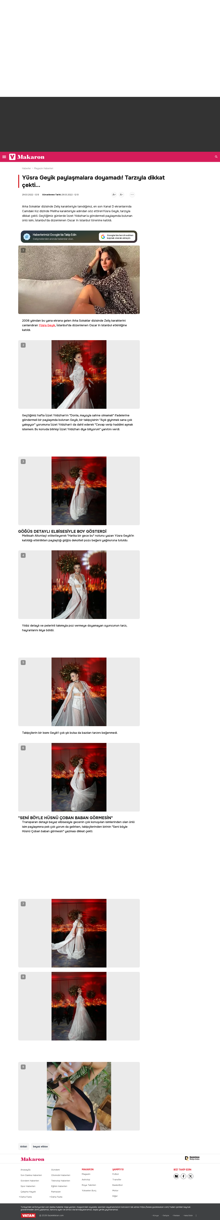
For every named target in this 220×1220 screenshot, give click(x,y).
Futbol (115, 1174)
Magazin (86, 1174)
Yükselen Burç (89, 1190)
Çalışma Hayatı (28, 1191)
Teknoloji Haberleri (60, 1180)
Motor (115, 1190)
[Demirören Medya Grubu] (192, 1158)
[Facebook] (183, 1176)
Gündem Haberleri (30, 1180)
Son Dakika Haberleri (31, 1175)
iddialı (23, 1146)
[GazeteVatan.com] (28, 1215)
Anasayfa (25, 1169)
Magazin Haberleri (43, 168)
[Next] (176, 1176)
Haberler (26, 168)
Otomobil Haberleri (60, 1175)
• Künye (155, 1216)
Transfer (116, 1179)
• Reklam (176, 1216)
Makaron (88, 1169)
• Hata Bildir (188, 1216)
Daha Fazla (26, 1197)
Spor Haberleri (28, 1186)
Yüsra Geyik (111, 211)
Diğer (115, 1196)
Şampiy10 (118, 1169)
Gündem (55, 1169)
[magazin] (32, 1159)
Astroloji (86, 1179)
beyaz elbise (40, 1146)
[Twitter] (190, 1176)
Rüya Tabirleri (89, 1185)
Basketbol (117, 1185)
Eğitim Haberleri (59, 1186)
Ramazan (56, 1191)
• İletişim (165, 1216)
